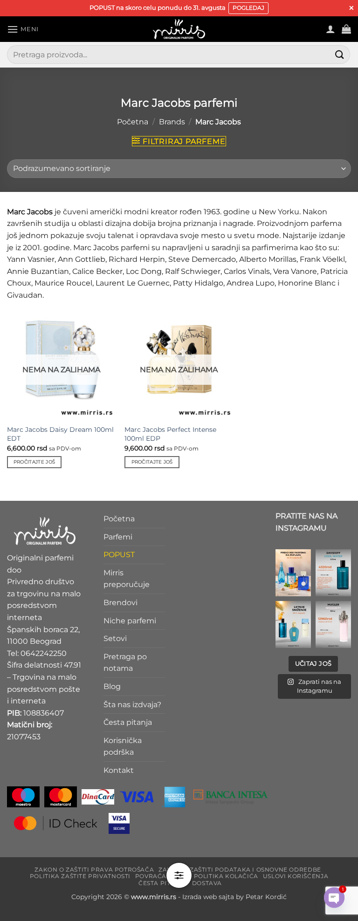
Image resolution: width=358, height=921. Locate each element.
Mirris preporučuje (126, 578)
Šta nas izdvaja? (132, 704)
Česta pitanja (127, 722)
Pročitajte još (34, 462)
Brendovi (120, 602)
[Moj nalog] (330, 29)
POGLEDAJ (248, 7)
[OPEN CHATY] (334, 889)
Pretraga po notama (125, 662)
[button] (23, 29)
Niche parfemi (129, 620)
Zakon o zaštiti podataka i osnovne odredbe (239, 869)
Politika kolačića (226, 876)
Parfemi (117, 536)
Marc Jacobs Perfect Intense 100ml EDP (170, 434)
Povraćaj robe (162, 876)
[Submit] (339, 55)
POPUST (119, 554)
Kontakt (118, 770)
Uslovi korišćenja (295, 876)
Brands (172, 121)
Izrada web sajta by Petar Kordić (234, 897)
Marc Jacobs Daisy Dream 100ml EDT (60, 434)
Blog (112, 686)
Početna (132, 121)
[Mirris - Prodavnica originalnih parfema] (179, 29)
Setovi (115, 638)
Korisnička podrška (122, 746)
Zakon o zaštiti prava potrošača (94, 869)
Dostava (207, 883)
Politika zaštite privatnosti (80, 876)
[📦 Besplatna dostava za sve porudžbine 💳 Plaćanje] (293, 572)
